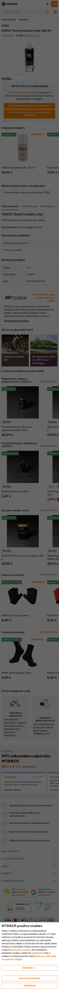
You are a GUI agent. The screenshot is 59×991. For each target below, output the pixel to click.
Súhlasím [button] (29, 968)
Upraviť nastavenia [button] (29, 978)
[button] (37, 953)
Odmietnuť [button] (29, 985)
